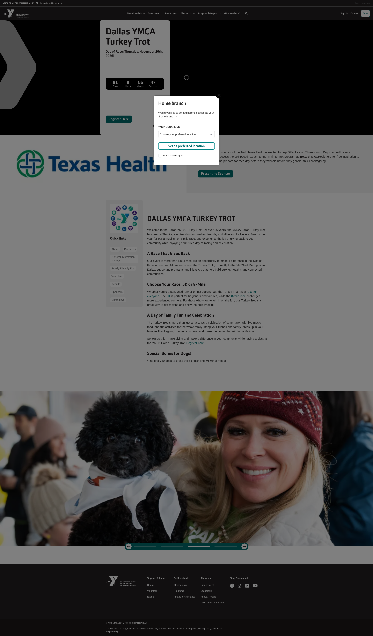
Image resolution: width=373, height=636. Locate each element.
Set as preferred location (186, 146)
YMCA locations (169, 127)
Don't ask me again (173, 155)
